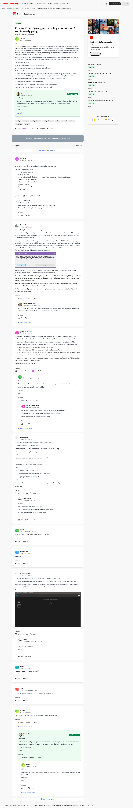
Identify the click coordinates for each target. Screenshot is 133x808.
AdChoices (90, 805)
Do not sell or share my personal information (73, 805)
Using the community (32, 805)
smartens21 (23, 158)
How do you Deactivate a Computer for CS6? (100, 100)
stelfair (21, 688)
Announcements (41, 3)
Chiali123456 (26, 200)
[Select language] (106, 3)
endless (57, 121)
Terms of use (42, 805)
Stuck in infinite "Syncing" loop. (97, 82)
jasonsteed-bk (24, 551)
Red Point (22, 38)
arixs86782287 (24, 437)
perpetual (64, 121)
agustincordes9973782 (26, 331)
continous (71, 121)
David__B (23, 93)
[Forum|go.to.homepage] (10, 3)
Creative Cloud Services (23, 8)
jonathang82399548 (25, 573)
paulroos (25, 376)
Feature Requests (53, 3)
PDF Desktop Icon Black (95, 64)
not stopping (25, 121)
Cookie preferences (56, 805)
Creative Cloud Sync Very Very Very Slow (99, 73)
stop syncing (19, 124)
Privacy (48, 805)
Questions (32, 8)
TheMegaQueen (24, 225)
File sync (27, 124)
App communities (11, 8)
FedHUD (22, 666)
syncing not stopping (48, 121)
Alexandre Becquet (28, 303)
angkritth (25, 639)
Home (3, 8)
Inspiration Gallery (65, 3)
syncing (18, 121)
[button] (115, 3)
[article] (47, 177)
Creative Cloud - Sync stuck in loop (98, 91)
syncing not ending (36, 121)
